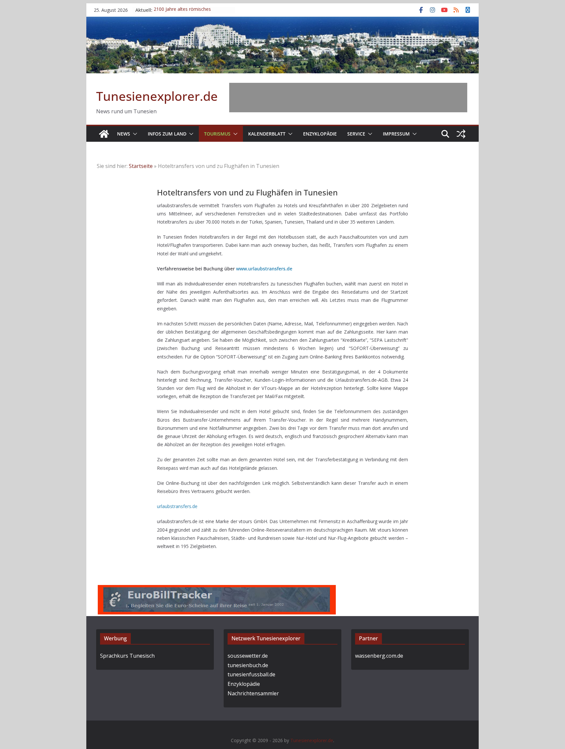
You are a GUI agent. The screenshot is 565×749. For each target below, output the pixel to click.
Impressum (396, 134)
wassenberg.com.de (379, 655)
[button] (133, 133)
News (123, 134)
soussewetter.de (248, 655)
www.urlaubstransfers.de (264, 268)
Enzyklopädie (320, 134)
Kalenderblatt (266, 134)
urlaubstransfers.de (177, 506)
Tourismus (217, 134)
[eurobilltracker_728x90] (217, 589)
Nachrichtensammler (253, 693)
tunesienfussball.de (251, 674)
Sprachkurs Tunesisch (127, 655)
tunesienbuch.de (248, 665)
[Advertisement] (348, 97)
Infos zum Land (167, 134)
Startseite (141, 166)
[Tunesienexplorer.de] (104, 134)
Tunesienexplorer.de (157, 95)
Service (356, 134)
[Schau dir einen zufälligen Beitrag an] (461, 134)
